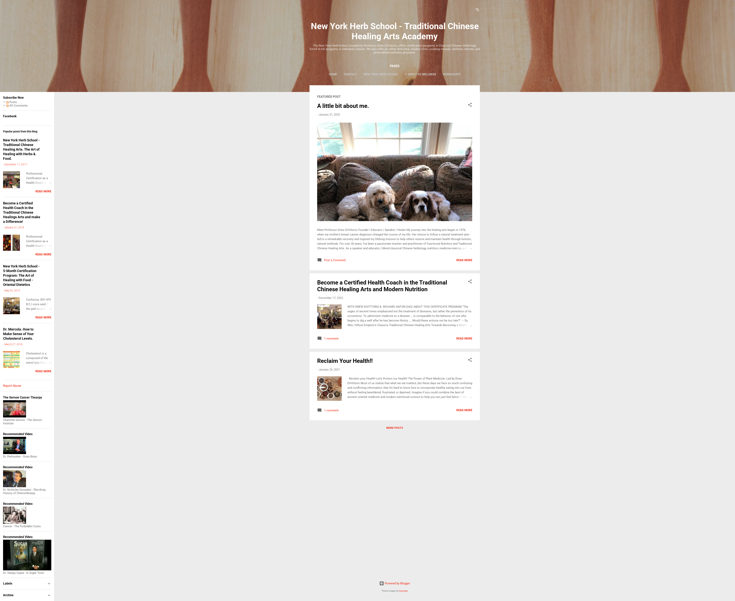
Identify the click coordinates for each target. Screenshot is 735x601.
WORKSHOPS (452, 74)
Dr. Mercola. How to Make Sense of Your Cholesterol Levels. (18, 333)
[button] (470, 105)
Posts (13, 102)
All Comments (18, 105)
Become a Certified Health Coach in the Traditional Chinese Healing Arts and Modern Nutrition (382, 286)
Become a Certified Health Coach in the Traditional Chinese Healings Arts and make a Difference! (21, 212)
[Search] (477, 10)
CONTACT (350, 74)
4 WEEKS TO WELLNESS (420, 74)
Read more (464, 260)
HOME (333, 74)
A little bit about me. (343, 105)
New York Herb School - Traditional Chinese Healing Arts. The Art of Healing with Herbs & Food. (21, 149)
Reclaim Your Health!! (345, 360)
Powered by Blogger (397, 583)
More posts (394, 427)
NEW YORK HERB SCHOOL (381, 74)
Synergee (403, 591)
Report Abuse (12, 386)
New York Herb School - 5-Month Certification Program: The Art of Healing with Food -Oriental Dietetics (21, 275)
